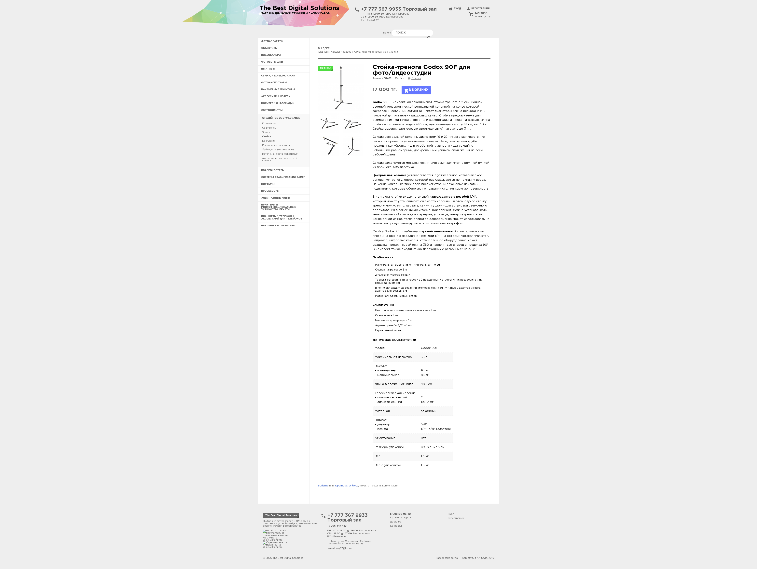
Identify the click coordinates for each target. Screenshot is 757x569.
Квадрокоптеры (272, 170)
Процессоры (270, 191)
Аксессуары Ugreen (275, 96)
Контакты (396, 526)
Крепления (268, 141)
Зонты (266, 132)
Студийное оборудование (281, 118)
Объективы (269, 48)
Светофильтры (272, 110)
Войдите (323, 486)
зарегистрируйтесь (346, 486)
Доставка (396, 522)
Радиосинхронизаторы (276, 145)
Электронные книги (275, 198)
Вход (457, 8)
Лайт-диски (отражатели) (278, 150)
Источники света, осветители (280, 154)
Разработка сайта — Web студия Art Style (461, 558)
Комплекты (269, 124)
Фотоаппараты (272, 41)
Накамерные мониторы (278, 89)
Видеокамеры (271, 55)
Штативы (268, 69)
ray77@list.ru (343, 548)
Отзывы (416, 78)
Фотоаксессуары (274, 83)
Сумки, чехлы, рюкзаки (278, 76)
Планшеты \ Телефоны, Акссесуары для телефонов (281, 217)
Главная (323, 52)
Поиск (387, 33)
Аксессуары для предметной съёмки (279, 159)
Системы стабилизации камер (283, 177)
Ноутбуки (268, 184)
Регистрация (480, 8)
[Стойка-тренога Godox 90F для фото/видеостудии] (341, 87)
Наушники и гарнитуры (278, 226)
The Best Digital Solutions (281, 515)
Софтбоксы (269, 128)
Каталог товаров (341, 52)
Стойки (266, 137)
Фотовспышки (272, 62)
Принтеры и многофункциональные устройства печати (278, 207)
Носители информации (277, 103)
